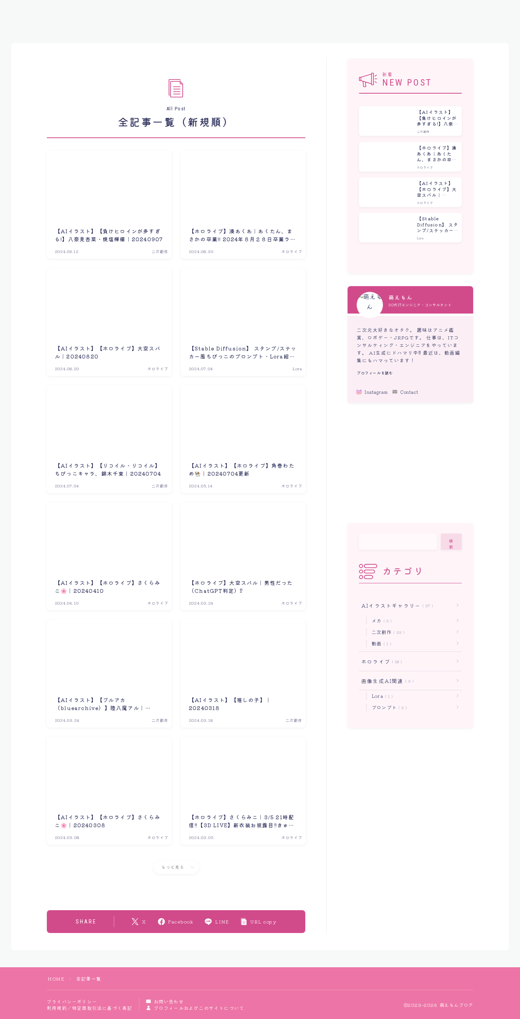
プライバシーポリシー (72, 1001)
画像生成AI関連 (386, 681)
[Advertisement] (410, 463)
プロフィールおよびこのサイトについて (199, 1008)
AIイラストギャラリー (395, 605)
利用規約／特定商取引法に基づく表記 (89, 1008)
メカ (380, 620)
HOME (56, 978)
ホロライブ (380, 661)
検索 (451, 544)
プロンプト (388, 707)
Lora (381, 696)
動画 (380, 643)
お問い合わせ (168, 1001)
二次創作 (387, 632)
